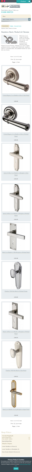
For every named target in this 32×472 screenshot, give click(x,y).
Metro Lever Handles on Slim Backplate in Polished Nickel (16, 252)
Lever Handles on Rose (8, 446)
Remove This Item (29, 437)
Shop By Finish (17, 26)
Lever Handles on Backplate (9, 449)
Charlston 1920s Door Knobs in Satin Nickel (16, 370)
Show (12, 59)
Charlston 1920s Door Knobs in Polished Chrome (16, 291)
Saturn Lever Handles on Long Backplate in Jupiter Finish (16, 409)
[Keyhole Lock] (16, 157)
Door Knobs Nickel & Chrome (10, 452)
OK (29, 19)
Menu (4, 16)
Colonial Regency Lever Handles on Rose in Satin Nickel (16, 95)
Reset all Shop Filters (7, 441)
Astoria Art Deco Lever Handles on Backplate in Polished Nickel (16, 214)
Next (18, 62)
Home (11, 26)
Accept (16, 468)
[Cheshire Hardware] (16, 6)
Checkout (23, 1)
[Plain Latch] (16, 275)
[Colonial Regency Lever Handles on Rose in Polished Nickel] (16, 118)
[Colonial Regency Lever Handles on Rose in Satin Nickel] (16, 79)
